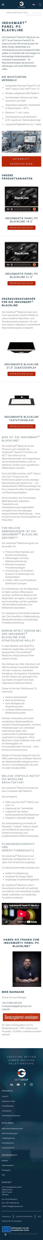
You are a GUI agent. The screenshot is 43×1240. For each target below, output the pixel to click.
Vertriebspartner (8, 1143)
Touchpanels (6, 1111)
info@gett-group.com (15, 1206)
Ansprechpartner (8, 1148)
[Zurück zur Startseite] (21, 4)
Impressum (6, 1216)
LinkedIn (6, 1009)
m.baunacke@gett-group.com (17, 1006)
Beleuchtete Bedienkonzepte (12, 1129)
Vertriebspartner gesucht (11, 1116)
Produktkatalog (7, 1106)
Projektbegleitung (8, 1138)
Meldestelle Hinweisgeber (12, 1221)
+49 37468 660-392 (12, 1003)
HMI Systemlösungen (10, 1133)
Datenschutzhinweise (24, 1216)
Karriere (5, 1161)
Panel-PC (5, 1096)
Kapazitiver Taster (8, 1101)
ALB (39, 1216)
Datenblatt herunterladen (21, 161)
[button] (3, 4)
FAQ (3, 1175)
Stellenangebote (8, 1165)
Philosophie (6, 1170)
